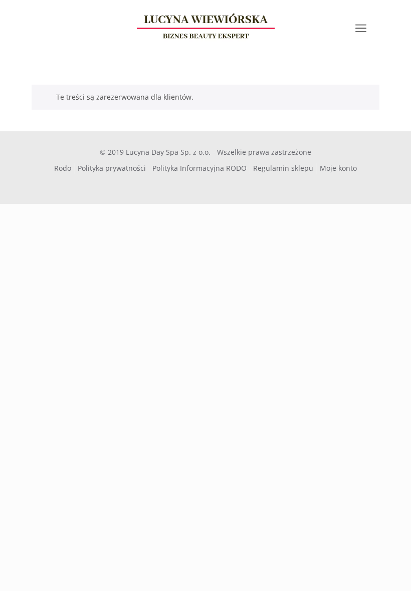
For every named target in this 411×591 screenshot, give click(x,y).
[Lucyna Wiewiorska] (205, 27)
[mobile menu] (360, 27)
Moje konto (338, 168)
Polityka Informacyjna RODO (199, 168)
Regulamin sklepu (283, 168)
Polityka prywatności (112, 168)
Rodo (62, 168)
